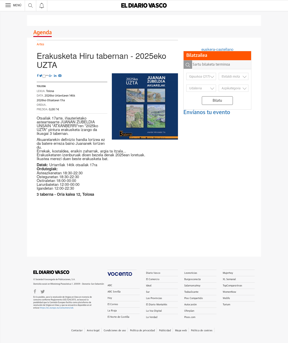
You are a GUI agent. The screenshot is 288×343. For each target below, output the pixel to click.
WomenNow (229, 292)
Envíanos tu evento (206, 112)
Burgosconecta (192, 279)
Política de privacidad (142, 330)
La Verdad (152, 317)
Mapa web (181, 330)
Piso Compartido (193, 298)
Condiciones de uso (115, 330)
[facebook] (34, 291)
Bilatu (217, 100)
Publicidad (165, 330)
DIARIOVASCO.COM (51, 272)
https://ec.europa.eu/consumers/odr (56, 308)
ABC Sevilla (114, 291)
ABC (110, 285)
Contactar (77, 330)
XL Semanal (229, 279)
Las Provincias (154, 298)
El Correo (113, 304)
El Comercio (152, 279)
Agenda (42, 32)
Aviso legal (93, 330)
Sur (148, 292)
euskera (208, 49)
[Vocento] (122, 273)
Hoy (110, 298)
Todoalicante (191, 292)
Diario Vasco (153, 273)
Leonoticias (190, 273)
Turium (226, 304)
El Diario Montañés (156, 304)
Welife (226, 298)
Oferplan (189, 311)
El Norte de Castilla (118, 317)
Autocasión (190, 304)
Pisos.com (189, 317)
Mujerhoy (228, 273)
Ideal (149, 285)
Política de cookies (201, 330)
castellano (224, 49)
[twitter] (42, 291)
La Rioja (112, 310)
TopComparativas (232, 285)
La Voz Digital (154, 311)
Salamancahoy (192, 285)
